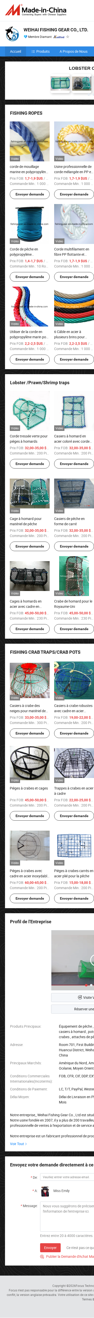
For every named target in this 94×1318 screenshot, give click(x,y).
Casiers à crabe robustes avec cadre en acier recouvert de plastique (73, 710)
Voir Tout (17, 1143)
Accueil (15, 51)
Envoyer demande (30, 194)
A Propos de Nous (73, 51)
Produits (43, 51)
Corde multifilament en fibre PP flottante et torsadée (71, 254)
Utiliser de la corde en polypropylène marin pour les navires (29, 337)
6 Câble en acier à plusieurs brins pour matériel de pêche (69, 337)
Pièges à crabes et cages (29, 788)
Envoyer (50, 1247)
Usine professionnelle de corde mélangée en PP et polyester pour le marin (73, 171)
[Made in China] (36, 10)
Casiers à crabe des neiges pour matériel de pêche (28, 710)
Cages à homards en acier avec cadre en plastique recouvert (26, 606)
